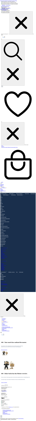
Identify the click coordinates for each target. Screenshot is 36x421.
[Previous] (1, 183)
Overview (2, 147)
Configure (9, 419)
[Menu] (1, 10)
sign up (3, 146)
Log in (2, 145)
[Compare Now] (2, 86)
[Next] (1, 192)
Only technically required (4, 419)
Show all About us (4, 287)
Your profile (6, 147)
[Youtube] (2, 398)
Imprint (3, 329)
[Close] (0, 420)
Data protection (4, 328)
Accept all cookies (13, 419)
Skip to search (8, 0)
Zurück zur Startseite (4, 382)
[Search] (13, 63)
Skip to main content (3, 0)
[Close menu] (12, 133)
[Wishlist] (18, 120)
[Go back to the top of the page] (1, 417)
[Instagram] (3, 398)
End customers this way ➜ (5, 6)
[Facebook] (1, 398)
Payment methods (13, 147)
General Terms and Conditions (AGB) (7, 327)
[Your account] (1, 121)
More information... (21, 418)
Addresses (9, 147)
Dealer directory (5, 413)
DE (4, 36)
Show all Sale (3, 281)
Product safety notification (5, 330)
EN (4, 37)
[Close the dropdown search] (21, 22)
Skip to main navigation (13, 0)
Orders (17, 147)
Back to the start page (4, 349)
